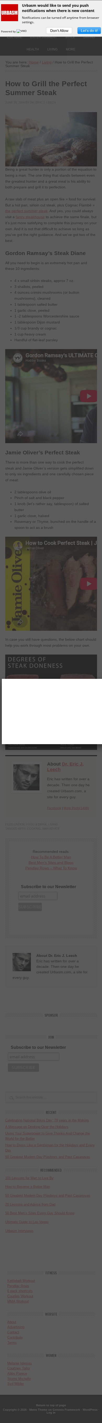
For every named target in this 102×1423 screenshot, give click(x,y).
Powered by (8, 31)
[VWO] (21, 31)
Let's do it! (89, 30)
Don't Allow (59, 30)
